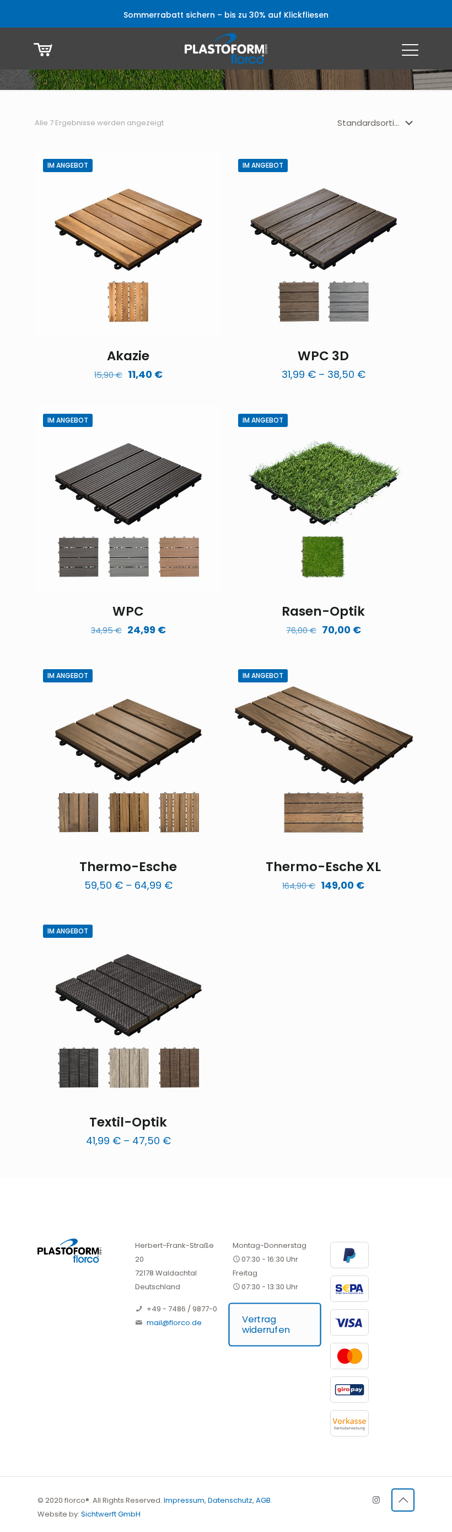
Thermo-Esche (128, 867)
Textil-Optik (128, 1122)
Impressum (184, 1500)
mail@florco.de (174, 1322)
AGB (263, 1500)
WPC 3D (323, 356)
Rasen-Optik (323, 611)
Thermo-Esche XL (323, 867)
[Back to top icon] (403, 1500)
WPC (128, 611)
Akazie (128, 356)
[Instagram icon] (376, 1500)
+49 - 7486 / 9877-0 (182, 1309)
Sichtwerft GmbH (111, 1514)
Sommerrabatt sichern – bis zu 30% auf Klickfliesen (226, 14)
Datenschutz (230, 1500)
